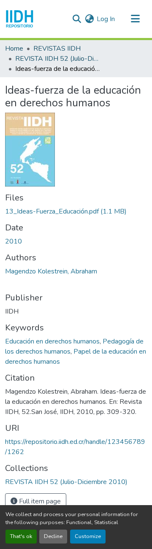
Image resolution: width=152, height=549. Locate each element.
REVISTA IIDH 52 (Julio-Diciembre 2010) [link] (57, 58)
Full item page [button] (39, 501)
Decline (53, 536)
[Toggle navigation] (135, 19)
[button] (19, 19)
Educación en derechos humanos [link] (52, 341)
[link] (76, 211)
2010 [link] (13, 241)
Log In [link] (106, 19)
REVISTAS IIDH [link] (57, 48)
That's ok (21, 536)
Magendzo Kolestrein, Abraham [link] (51, 271)
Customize (88, 536)
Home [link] (14, 48)
